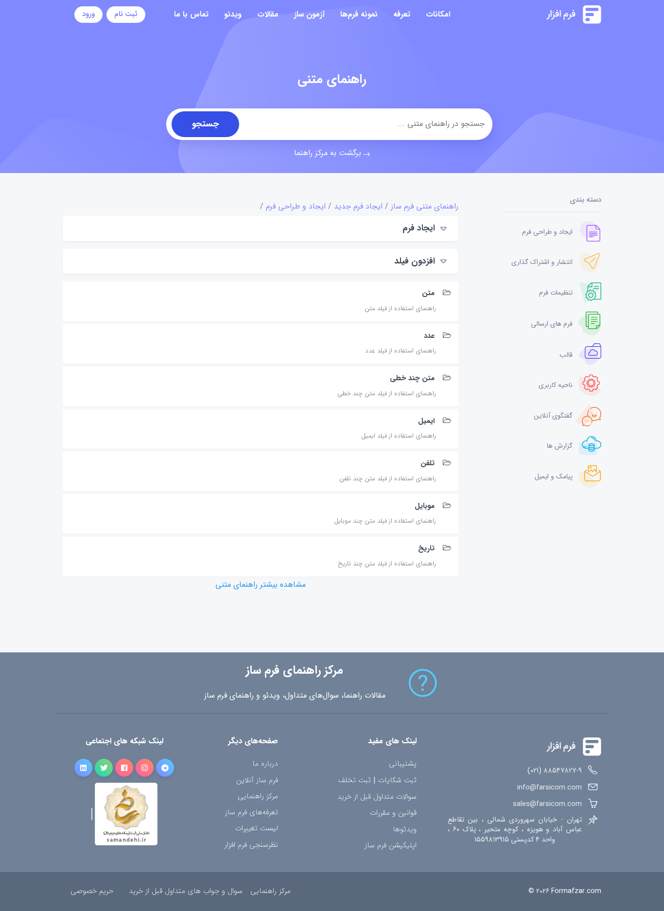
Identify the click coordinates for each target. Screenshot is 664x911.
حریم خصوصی (91, 891)
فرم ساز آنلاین (257, 780)
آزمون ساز (309, 14)
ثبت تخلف (354, 780)
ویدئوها (405, 829)
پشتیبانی (403, 764)
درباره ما (265, 764)
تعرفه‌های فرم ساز (251, 812)
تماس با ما (191, 14)
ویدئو (233, 14)
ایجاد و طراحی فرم (296, 206)
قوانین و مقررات (393, 813)
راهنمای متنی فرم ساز (424, 206)
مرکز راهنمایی (258, 796)
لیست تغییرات (256, 828)
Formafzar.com (576, 891)
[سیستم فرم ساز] (549, 14)
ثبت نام (126, 14)
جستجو (205, 124)
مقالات (268, 14)
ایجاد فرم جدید (358, 206)
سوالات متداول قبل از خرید (377, 797)
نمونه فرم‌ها (359, 14)
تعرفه (401, 14)
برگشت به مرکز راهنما (327, 153)
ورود (88, 14)
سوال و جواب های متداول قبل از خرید (186, 891)
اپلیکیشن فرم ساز (391, 846)
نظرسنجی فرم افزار (251, 845)
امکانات (438, 14)
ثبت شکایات (397, 780)
